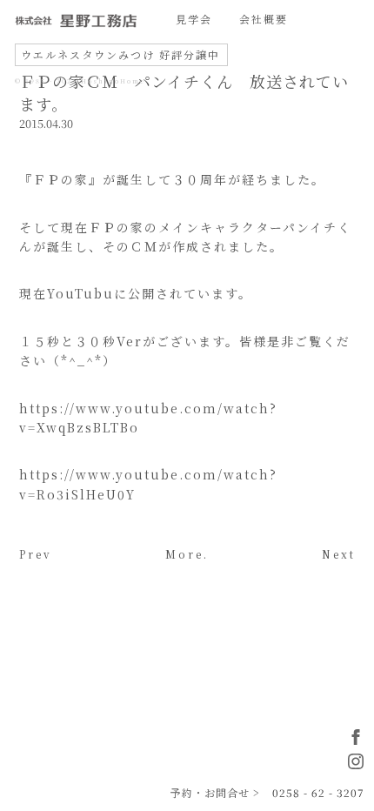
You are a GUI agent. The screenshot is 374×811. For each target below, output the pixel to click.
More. (187, 553)
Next (339, 553)
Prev (35, 553)
